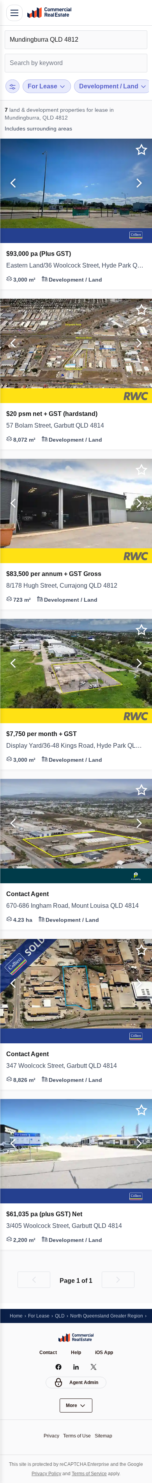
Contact (47, 1352)
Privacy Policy (53, 1473)
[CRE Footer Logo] (76, 1337)
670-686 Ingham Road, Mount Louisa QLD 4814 (76, 906)
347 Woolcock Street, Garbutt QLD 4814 (68, 1066)
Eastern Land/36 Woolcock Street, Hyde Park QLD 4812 (76, 265)
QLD (63, 1315)
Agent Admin (84, 1382)
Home (16, 1315)
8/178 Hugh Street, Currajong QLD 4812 (66, 586)
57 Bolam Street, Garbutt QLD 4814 (60, 426)
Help (76, 1352)
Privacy (49, 1436)
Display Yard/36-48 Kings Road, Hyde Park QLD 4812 (76, 746)
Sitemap (105, 1436)
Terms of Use (77, 1436)
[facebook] (58, 1366)
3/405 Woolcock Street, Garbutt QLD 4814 (71, 1226)
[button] (11, 183)
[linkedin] (76, 1366)
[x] (94, 1366)
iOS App (105, 1352)
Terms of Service (99, 1473)
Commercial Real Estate (49, 13)
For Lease (40, 1315)
